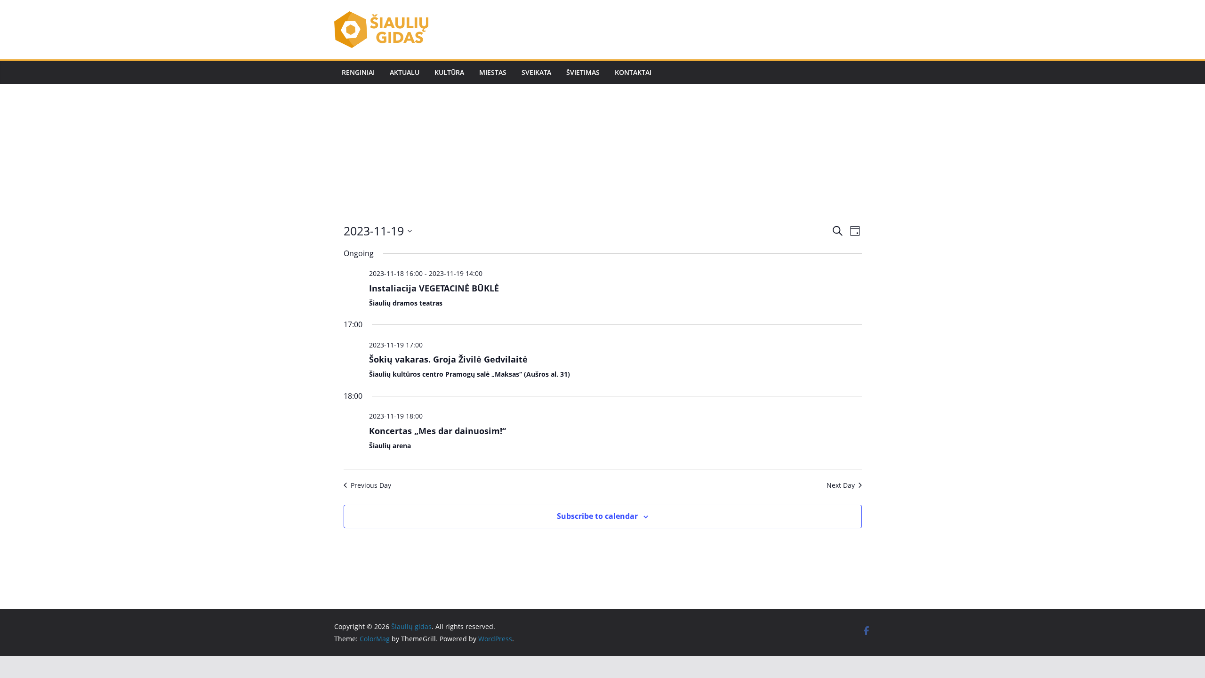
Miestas (492, 72)
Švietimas (583, 72)
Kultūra (449, 72)
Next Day (841, 485)
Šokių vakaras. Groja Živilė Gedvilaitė (448, 359)
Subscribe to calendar (597, 516)
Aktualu (404, 72)
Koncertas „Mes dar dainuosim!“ (437, 430)
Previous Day (371, 485)
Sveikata (536, 72)
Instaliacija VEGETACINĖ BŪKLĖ (434, 288)
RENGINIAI (358, 72)
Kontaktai (633, 72)
